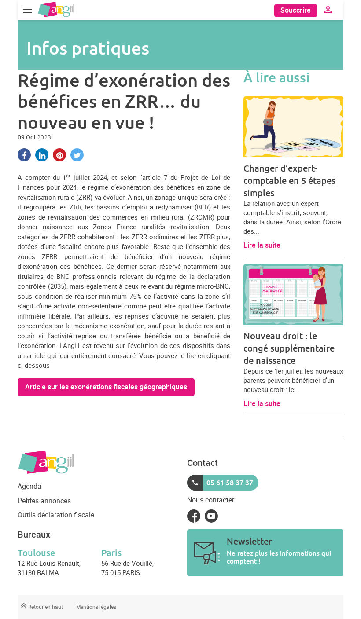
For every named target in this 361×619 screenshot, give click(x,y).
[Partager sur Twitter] (77, 154)
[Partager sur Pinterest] (59, 154)
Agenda (29, 486)
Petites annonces (44, 500)
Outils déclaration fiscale (56, 515)
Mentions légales (96, 606)
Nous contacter (210, 500)
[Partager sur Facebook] (24, 154)
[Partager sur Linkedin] (41, 154)
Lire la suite (261, 245)
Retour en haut (45, 606)
